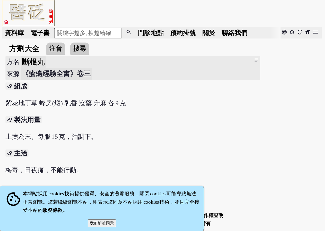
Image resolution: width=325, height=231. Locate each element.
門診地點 (151, 32)
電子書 (40, 32)
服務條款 (53, 210)
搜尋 (79, 48)
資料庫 (14, 32)
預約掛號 (183, 32)
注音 (55, 48)
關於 (208, 32)
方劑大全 (24, 48)
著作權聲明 (211, 215)
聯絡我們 (234, 32)
